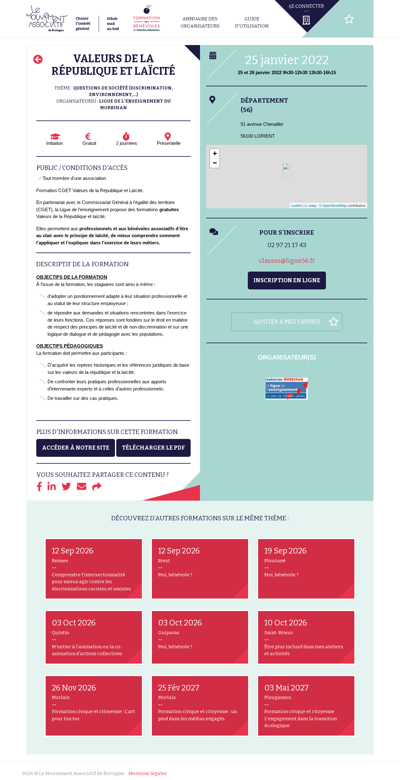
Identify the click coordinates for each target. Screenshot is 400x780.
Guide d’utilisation (252, 22)
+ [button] (215, 153)
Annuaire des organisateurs (200, 22)
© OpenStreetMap (333, 205)
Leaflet (296, 205)
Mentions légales (147, 773)
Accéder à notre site (75, 447)
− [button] (215, 163)
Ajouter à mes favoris (286, 321)
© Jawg (310, 205)
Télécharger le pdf (153, 447)
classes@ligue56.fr (287, 260)
